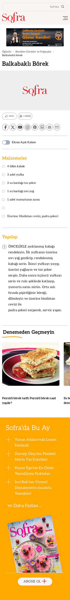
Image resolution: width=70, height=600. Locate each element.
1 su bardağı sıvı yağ (20, 191)
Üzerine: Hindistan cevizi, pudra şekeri (32, 216)
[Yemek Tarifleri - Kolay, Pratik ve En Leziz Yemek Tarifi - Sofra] (13, 17)
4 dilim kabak (16, 166)
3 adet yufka (15, 174)
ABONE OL (32, 581)
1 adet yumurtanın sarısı (23, 199)
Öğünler (6, 51)
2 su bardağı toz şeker (21, 183)
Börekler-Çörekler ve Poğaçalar (33, 51)
